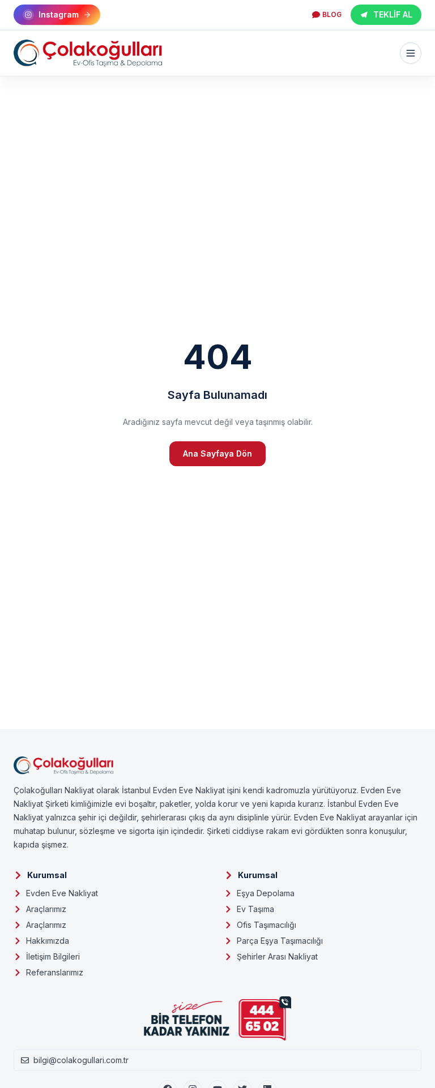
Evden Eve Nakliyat (62, 893)
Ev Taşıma (255, 909)
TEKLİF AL (392, 14)
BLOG (332, 14)
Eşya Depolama (266, 893)
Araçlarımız (46, 909)
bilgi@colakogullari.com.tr (81, 1060)
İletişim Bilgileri (53, 956)
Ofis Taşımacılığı (266, 925)
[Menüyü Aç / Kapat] (410, 53)
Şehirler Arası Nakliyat (277, 956)
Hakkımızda (47, 940)
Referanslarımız (54, 972)
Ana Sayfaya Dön (217, 453)
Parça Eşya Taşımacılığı (280, 940)
